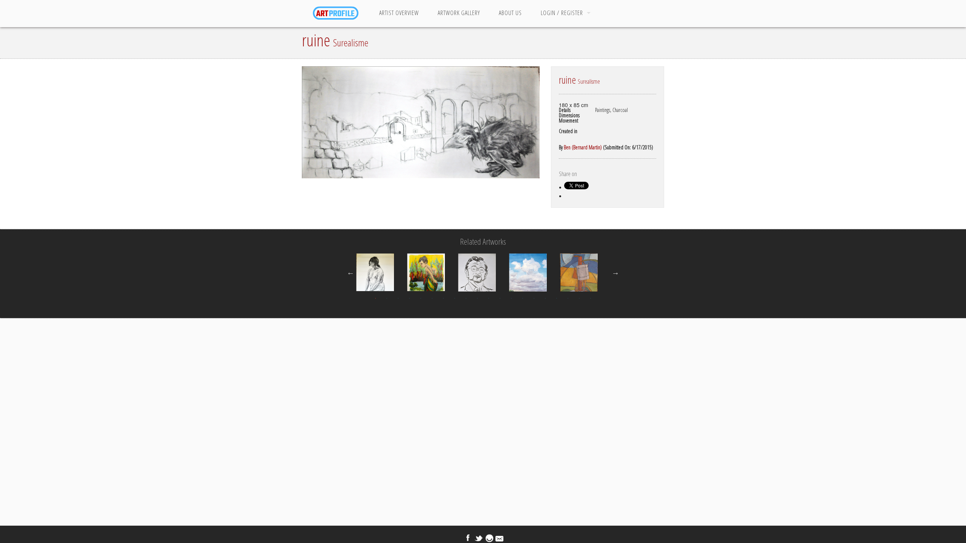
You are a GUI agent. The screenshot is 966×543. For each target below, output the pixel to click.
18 (568, 298)
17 (556, 298)
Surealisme (350, 42)
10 (477, 298)
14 (522, 298)
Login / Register (562, 13)
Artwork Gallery (459, 13)
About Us (510, 13)
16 (545, 298)
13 (511, 298)
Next (615, 272)
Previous (350, 272)
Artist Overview (399, 13)
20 (590, 298)
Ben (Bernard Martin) (583, 147)
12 (500, 298)
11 (488, 298)
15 (534, 298)
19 (579, 298)
